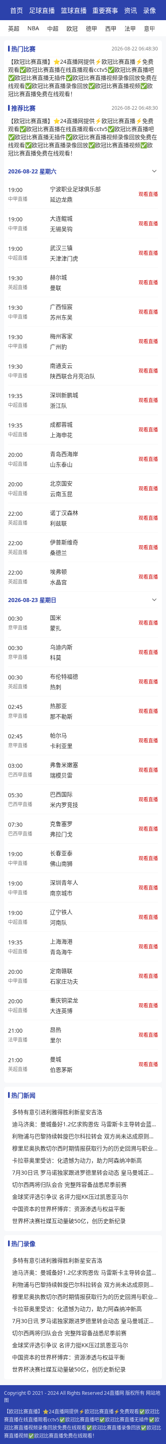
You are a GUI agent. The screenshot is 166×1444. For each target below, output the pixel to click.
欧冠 (72, 28)
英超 (13, 28)
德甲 (91, 28)
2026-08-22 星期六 (32, 171)
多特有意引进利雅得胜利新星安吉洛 (57, 1112)
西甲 (110, 28)
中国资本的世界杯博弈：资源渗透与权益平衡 (68, 1209)
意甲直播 (17, 627)
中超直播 (17, 257)
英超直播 (17, 287)
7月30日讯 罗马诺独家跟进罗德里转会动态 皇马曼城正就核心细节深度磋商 (85, 1172)
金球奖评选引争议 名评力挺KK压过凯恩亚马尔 (70, 1196)
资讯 (130, 10)
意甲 (149, 28)
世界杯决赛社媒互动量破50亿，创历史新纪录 (69, 1221)
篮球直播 (74, 10)
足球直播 (42, 10)
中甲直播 (17, 199)
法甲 (130, 28)
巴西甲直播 (20, 774)
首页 (16, 10)
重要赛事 (105, 10)
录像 (149, 10)
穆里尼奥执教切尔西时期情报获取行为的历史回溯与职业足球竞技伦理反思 (85, 1148)
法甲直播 (17, 1039)
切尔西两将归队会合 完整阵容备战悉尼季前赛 (69, 1184)
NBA (33, 28)
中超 (52, 28)
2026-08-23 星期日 (32, 600)
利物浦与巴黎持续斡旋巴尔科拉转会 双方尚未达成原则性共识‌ (85, 1136)
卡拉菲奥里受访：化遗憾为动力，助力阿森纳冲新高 (77, 1160)
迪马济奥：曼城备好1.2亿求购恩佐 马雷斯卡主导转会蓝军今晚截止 (85, 1124)
